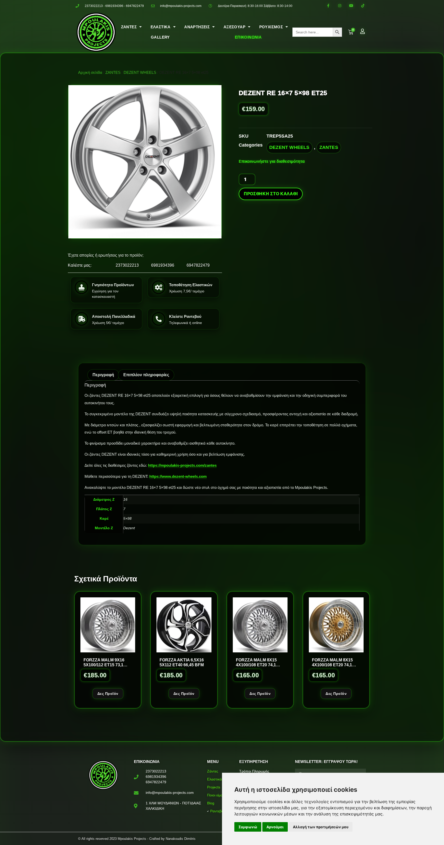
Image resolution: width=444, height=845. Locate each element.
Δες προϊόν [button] (107, 693)
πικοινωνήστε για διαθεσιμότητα (273, 161)
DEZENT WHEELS (140, 72)
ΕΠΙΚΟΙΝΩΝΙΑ (248, 37)
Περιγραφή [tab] (103, 375)
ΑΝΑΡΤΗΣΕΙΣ (197, 27)
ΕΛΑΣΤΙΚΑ (161, 27)
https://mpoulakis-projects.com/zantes (182, 465)
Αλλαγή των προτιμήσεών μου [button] (320, 827)
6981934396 (162, 265)
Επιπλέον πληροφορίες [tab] (146, 375)
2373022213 (127, 265)
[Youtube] (351, 6)
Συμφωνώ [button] (247, 827)
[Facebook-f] (328, 6)
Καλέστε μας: (79, 265)
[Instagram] (340, 6)
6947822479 (198, 265)
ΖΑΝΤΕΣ (129, 27)
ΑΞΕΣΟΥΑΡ (234, 27)
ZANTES (113, 72)
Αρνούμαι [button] (275, 827)
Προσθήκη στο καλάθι (271, 194)
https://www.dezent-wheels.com (178, 476)
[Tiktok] (362, 6)
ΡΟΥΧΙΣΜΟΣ (271, 27)
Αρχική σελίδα (90, 72)
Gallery (160, 37)
